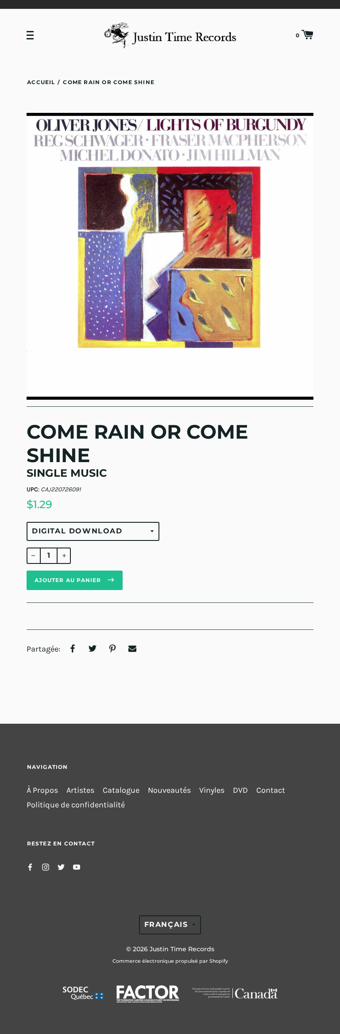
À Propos (42, 790)
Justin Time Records (182, 949)
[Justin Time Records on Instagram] (45, 866)
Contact (270, 790)
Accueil (41, 82)
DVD (240, 790)
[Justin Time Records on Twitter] (61, 866)
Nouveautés (169, 790)
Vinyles (211, 790)
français (166, 924)
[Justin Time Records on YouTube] (76, 866)
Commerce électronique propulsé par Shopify (170, 961)
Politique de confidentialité (76, 805)
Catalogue (121, 790)
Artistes (80, 790)
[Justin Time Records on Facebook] (30, 866)
